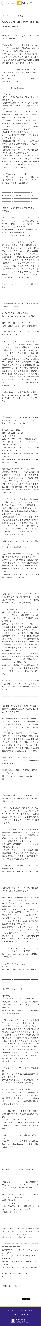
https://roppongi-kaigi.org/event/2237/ (19, 316)
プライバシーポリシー (26, 1310)
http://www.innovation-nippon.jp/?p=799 (20, 871)
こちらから (24, 284)
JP (32, 3)
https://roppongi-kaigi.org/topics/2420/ (19, 395)
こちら (11, 235)
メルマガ (19, 16)
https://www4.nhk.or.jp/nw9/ (14, 577)
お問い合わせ (12, 1310)
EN (28, 3)
